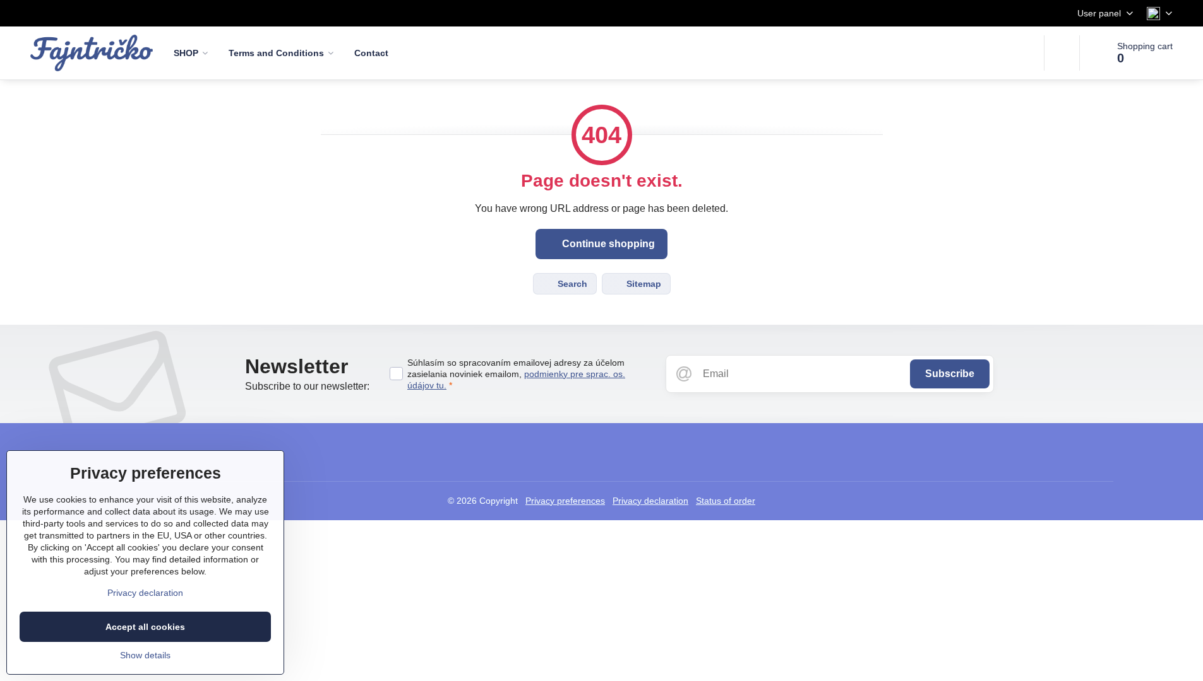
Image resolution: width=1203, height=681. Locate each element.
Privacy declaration (650, 501)
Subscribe (949, 373)
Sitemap (642, 284)
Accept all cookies (145, 627)
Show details (145, 655)
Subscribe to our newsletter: (307, 386)
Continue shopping (607, 243)
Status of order (725, 501)
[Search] (1061, 53)
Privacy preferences (565, 501)
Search (571, 284)
